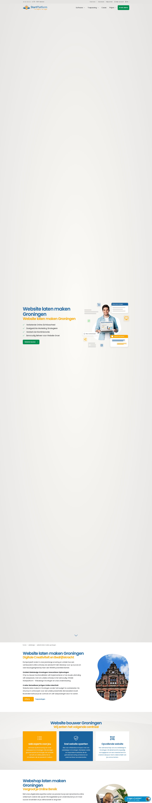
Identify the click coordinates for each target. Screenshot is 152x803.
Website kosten (30, 342)
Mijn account (120, 2)
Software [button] (79, 7)
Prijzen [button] (111, 7)
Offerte (27, 699)
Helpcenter (109, 2)
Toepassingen (40, 699)
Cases (104, 7)
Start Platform (39, 7)
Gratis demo (123, 8)
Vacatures (101, 2)
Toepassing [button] (92, 7)
